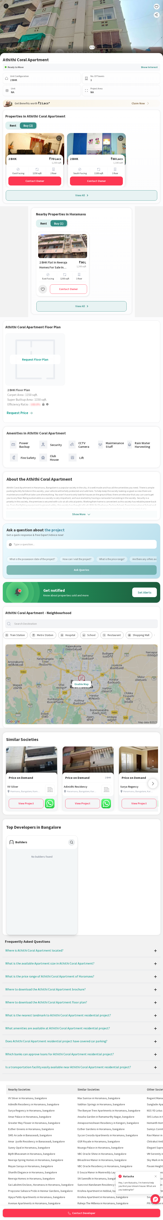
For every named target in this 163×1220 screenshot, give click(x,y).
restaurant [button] (114, 635)
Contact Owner (34, 181)
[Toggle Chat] (155, 1199)
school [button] (91, 635)
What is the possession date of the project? (32, 559)
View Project (26, 803)
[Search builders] (71, 842)
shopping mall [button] (141, 635)
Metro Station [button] (45, 635)
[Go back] (6, 6)
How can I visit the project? (77, 559)
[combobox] (84, 624)
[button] (36, 404)
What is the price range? (112, 559)
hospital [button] (70, 635)
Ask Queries (81, 570)
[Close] (155, 1176)
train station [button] (17, 635)
